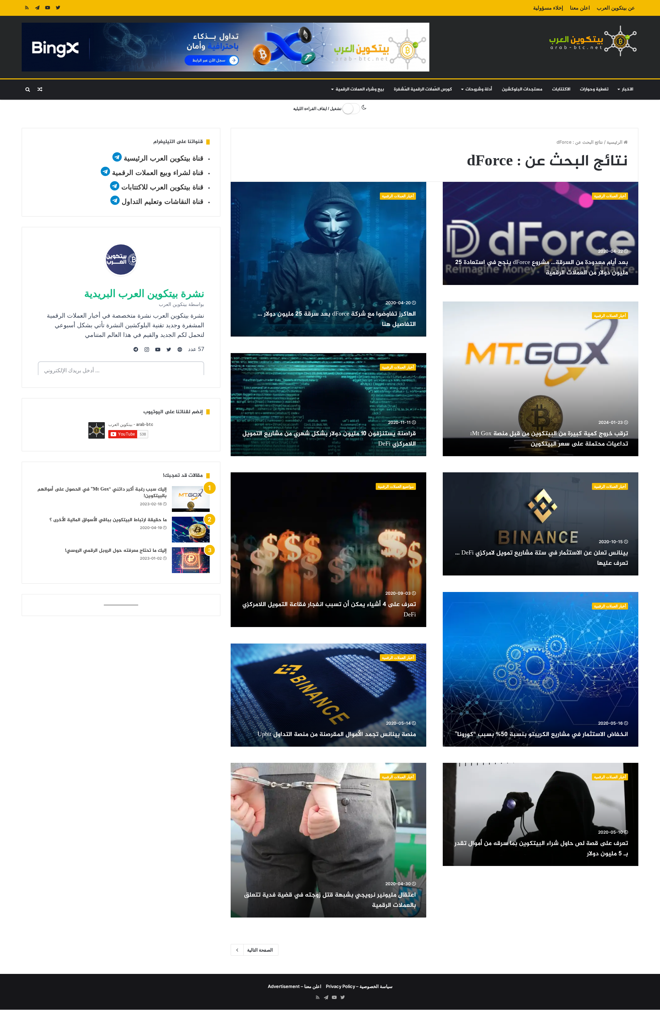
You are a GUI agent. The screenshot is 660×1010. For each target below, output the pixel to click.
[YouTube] (47, 8)
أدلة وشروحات (478, 89)
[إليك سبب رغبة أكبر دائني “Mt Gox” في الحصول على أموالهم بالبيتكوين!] (191, 499)
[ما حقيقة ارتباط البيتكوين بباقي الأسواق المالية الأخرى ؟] (191, 529)
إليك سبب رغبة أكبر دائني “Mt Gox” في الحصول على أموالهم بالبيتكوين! (102, 492)
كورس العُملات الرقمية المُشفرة (423, 89)
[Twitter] (58, 8)
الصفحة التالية (260, 950)
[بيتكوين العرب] (593, 40)
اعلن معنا (580, 7)
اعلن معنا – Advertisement (294, 986)
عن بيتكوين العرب (616, 7)
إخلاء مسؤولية (548, 7)
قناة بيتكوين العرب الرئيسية (164, 158)
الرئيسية (615, 142)
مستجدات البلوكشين (522, 89)
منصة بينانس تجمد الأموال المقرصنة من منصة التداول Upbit (336, 734)
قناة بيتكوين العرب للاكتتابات (161, 187)
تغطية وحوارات (594, 89)
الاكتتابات (561, 89)
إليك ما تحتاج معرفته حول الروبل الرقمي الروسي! (116, 551)
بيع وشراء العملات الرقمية (360, 89)
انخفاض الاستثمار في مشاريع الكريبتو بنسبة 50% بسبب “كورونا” (541, 734)
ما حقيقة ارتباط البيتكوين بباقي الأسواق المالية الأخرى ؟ (108, 520)
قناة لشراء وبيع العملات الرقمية (158, 172)
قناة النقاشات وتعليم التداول (163, 201)
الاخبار (627, 89)
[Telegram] (37, 8)
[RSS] (27, 8)
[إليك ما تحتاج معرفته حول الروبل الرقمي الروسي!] (191, 560)
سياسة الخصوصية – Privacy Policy (359, 986)
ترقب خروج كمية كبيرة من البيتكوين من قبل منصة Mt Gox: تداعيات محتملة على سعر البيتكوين (549, 439)
